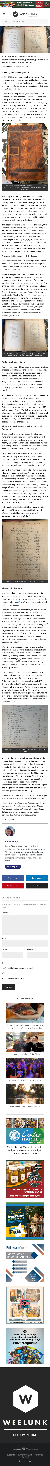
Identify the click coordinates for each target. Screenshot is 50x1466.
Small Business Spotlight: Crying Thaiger (25, 1054)
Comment (6, 913)
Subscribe (11, 1455)
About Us (25, 1457)
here (17, 667)
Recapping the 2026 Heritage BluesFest (25, 1080)
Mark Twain (19, 602)
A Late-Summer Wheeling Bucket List (25, 1106)
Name (5, 938)
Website (30, 950)
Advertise (39, 1455)
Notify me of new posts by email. (14, 978)
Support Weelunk (25, 1455)
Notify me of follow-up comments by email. (17, 968)
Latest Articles (25, 998)
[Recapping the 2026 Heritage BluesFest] (25, 1068)
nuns (19, 373)
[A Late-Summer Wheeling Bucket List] (25, 1094)
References (10, 819)
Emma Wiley (7, 67)
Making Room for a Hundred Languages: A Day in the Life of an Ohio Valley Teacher (25, 1026)
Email (4, 950)
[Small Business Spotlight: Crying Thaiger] (25, 1042)
